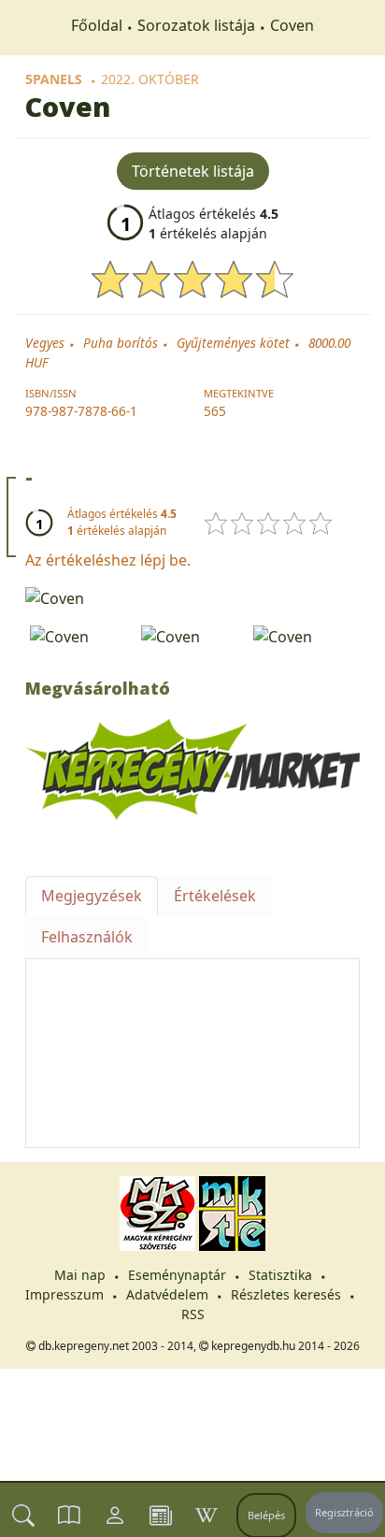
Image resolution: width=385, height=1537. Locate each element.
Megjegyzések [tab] (91, 895)
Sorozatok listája (196, 25)
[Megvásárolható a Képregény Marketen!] (192, 768)
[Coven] (192, 596)
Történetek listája (193, 171)
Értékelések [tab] (215, 895)
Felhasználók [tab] (87, 937)
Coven (292, 25)
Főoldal (96, 25)
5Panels (53, 79)
